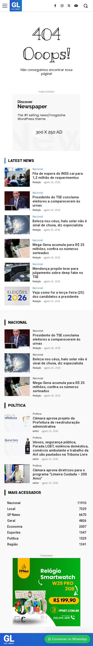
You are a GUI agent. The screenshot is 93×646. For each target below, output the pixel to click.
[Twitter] (68, 6)
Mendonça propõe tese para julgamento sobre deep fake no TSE (58, 273)
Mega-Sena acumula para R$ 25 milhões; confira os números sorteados (58, 249)
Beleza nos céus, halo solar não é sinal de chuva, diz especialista (60, 223)
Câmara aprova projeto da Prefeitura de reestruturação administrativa (56, 422)
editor (36, 431)
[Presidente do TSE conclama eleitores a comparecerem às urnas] (17, 200)
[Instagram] (62, 6)
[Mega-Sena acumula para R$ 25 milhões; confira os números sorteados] (17, 248)
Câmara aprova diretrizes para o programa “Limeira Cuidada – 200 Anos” (60, 474)
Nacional (38, 169)
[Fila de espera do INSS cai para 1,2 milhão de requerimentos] (17, 177)
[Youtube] (75, 6)
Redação (37, 182)
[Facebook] (55, 6)
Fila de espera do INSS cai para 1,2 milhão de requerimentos (58, 176)
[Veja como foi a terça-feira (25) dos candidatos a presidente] (17, 296)
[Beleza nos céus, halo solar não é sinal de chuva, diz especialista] (17, 224)
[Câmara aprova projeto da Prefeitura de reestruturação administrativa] (17, 422)
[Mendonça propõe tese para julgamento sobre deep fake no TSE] (17, 272)
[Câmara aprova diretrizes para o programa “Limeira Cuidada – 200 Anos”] (17, 473)
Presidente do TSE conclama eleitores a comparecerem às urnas (56, 201)
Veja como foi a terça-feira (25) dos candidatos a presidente (58, 294)
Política (37, 413)
